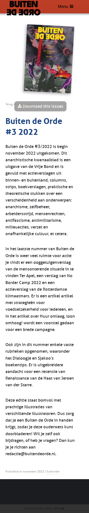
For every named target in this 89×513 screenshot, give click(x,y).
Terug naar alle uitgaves (21, 104)
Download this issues (42, 106)
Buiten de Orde (33, 508)
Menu (63, 6)
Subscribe (53, 471)
